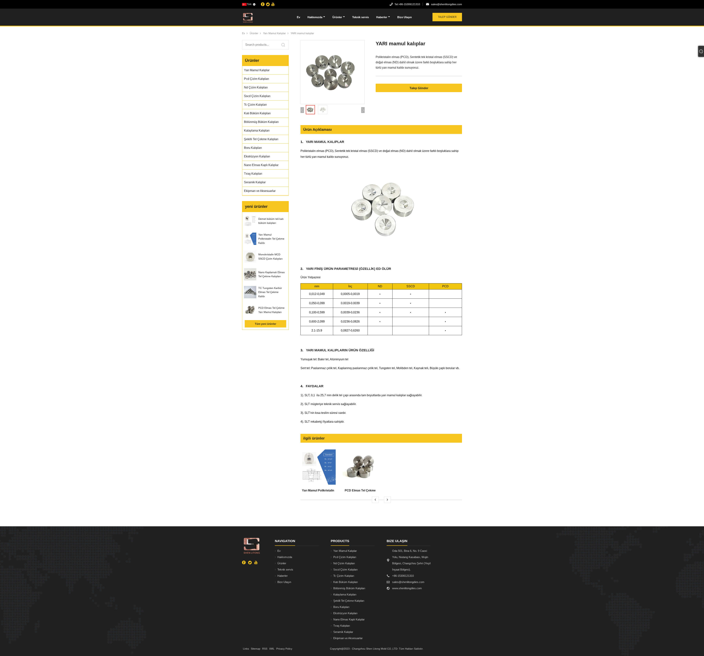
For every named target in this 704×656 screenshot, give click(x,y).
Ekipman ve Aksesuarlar (348, 638)
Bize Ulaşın (404, 17)
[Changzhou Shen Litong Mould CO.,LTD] (261, 17)
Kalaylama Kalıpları (344, 594)
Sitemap (255, 648)
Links (246, 648)
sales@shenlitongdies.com (446, 4)
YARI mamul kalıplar (302, 33)
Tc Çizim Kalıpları (343, 575)
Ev (298, 17)
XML (271, 648)
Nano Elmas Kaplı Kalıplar (349, 619)
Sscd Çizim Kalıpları (345, 569)
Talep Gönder (447, 17)
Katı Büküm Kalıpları (345, 582)
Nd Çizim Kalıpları (344, 563)
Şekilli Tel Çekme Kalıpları (348, 600)
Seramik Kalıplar (343, 631)
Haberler (381, 17)
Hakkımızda (314, 17)
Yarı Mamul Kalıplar (274, 33)
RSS (264, 648)
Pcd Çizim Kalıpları (344, 557)
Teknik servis (360, 17)
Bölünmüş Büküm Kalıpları (349, 588)
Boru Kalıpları (341, 606)
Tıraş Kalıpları (341, 625)
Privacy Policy (284, 648)
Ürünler (337, 17)
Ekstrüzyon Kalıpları (345, 613)
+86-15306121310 (407, 4)
